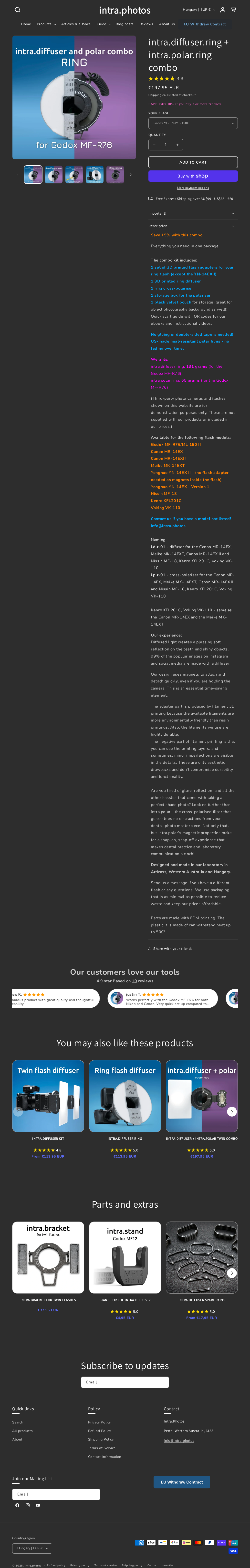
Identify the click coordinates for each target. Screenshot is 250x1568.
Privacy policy (80, 1565)
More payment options (193, 188)
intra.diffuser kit (48, 1138)
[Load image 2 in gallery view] (54, 175)
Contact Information (104, 1456)
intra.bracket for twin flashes (48, 1300)
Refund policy (56, 1565)
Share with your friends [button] (173, 948)
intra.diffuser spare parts (201, 1300)
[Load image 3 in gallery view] (74, 175)
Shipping (155, 95)
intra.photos (33, 1566)
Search (17, 1422)
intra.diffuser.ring (125, 1138)
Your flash (158, 113)
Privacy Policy (99, 1422)
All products (22, 1431)
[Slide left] (17, 174)
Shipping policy (132, 1565)
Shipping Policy (101, 1439)
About (17, 1439)
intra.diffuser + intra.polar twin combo (202, 1138)
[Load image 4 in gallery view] (95, 175)
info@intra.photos (179, 1440)
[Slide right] (130, 174)
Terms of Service (102, 1448)
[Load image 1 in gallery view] (33, 175)
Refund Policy (99, 1431)
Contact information (161, 1565)
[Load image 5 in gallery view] (115, 175)
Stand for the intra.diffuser (125, 1300)
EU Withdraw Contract (182, 1482)
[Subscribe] (163, 1382)
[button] (17, 9)
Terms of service (105, 1565)
